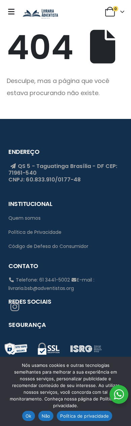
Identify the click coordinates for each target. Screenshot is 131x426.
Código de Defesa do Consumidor (48, 246)
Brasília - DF (87, 166)
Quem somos (24, 218)
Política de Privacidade (34, 232)
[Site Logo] (40, 13)
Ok (29, 416)
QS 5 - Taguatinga (42, 166)
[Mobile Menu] (13, 11)
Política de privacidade (84, 416)
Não (46, 416)
